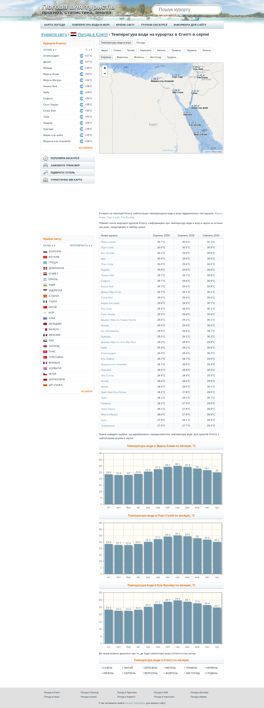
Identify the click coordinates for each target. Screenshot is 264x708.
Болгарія (55, 251)
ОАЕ (51, 340)
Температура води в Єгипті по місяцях (161, 660)
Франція (54, 362)
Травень (191, 667)
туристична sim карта (66, 179)
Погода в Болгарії (199, 692)
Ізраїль (53, 279)
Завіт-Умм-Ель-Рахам (113, 392)
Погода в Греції (51, 697)
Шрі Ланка (55, 385)
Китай (53, 307)
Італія (53, 301)
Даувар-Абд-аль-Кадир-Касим (118, 319)
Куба (52, 318)
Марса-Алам (108, 241)
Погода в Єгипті (93, 34)
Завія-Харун (108, 408)
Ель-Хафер (107, 358)
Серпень (130, 673)
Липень (108, 673)
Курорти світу (54, 34)
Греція (53, 262)
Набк (104, 347)
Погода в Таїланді (90, 692)
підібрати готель (63, 172)
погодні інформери (135, 703)
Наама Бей (107, 275)
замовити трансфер (65, 165)
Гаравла (106, 403)
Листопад (193, 673)
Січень (107, 667)
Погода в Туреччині (127, 692)
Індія (52, 285)
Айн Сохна (107, 375)
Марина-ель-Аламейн (114, 364)
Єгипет (53, 273)
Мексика (55, 335)
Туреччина (56, 357)
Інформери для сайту (190, 24)
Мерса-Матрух (109, 414)
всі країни (86, 390)
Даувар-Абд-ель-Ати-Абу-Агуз (118, 342)
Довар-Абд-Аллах (111, 292)
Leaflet (207, 151)
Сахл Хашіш (108, 314)
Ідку (103, 258)
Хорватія (55, 368)
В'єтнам (54, 257)
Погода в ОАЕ (161, 692)
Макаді (105, 325)
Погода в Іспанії (89, 697)
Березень (150, 667)
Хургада (105, 336)
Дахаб (104, 386)
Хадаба (105, 269)
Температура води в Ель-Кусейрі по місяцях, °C (161, 585)
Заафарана (108, 425)
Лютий (128, 667)
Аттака (105, 381)
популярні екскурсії (65, 158)
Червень (212, 667)
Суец (104, 420)
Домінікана (56, 268)
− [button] (105, 73)
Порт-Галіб (113, 217)
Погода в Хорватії (126, 697)
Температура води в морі (91, 24)
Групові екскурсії (154, 24)
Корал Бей (107, 286)
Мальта (54, 329)
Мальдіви (55, 323)
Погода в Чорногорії (164, 697)
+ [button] (105, 68)
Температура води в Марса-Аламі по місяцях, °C (161, 445)
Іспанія (54, 296)
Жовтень (171, 673)
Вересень (151, 673)
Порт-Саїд (107, 264)
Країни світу (125, 24)
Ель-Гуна (106, 308)
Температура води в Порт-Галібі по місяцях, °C (161, 515)
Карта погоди (54, 24)
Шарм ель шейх (110, 303)
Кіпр (51, 312)
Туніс (52, 351)
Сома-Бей (107, 297)
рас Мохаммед (110, 330)
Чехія (52, 374)
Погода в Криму (198, 697)
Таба (104, 397)
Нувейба (106, 369)
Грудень (211, 673)
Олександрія (108, 353)
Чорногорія (57, 379)
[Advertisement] (67, 209)
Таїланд (54, 346)
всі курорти (85, 147)
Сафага (105, 280)
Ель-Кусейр (127, 217)
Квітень (170, 667)
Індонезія (55, 290)
